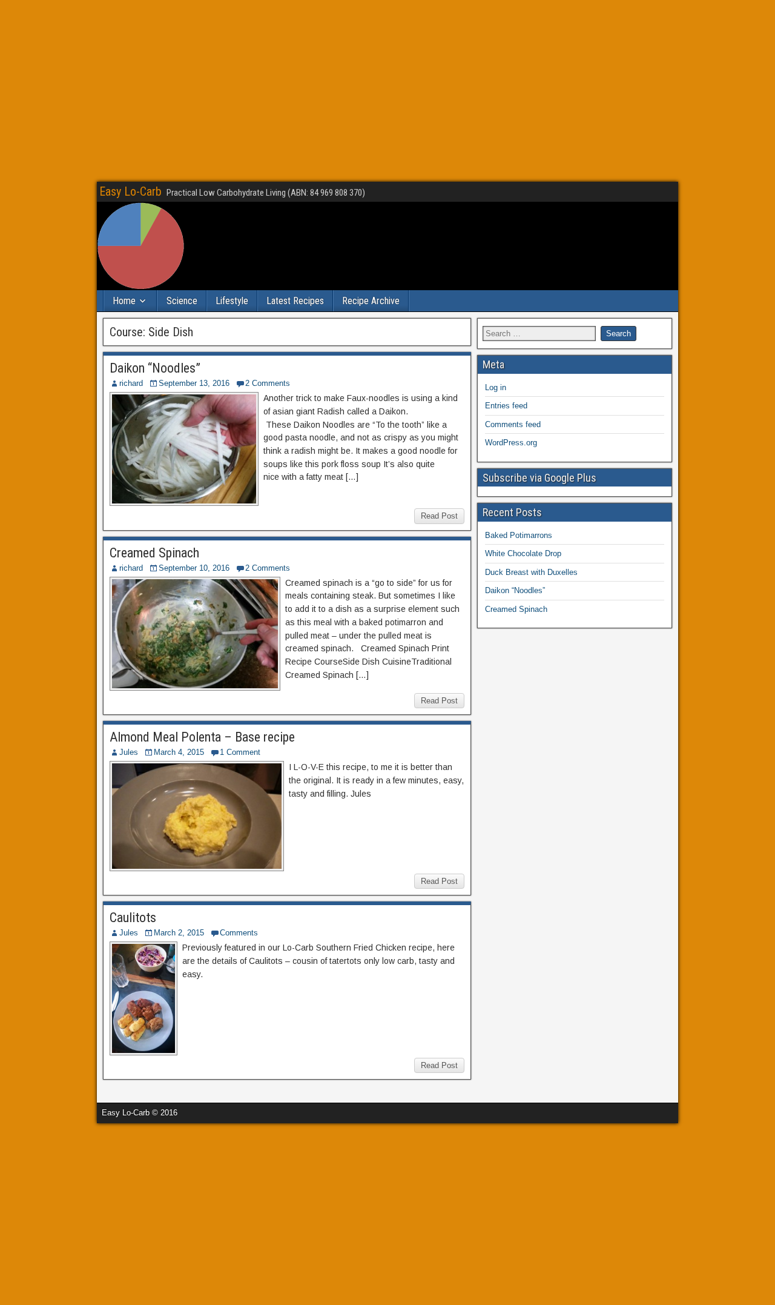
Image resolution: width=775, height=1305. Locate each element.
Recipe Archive (371, 301)
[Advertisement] (387, 91)
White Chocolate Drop (523, 553)
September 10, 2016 (194, 568)
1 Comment (240, 752)
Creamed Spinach (154, 552)
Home (124, 301)
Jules (128, 752)
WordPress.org (511, 442)
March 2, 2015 (179, 932)
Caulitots (133, 917)
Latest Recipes (295, 301)
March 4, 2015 (179, 752)
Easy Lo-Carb (130, 191)
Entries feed (506, 405)
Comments (239, 932)
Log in (495, 387)
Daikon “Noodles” (155, 368)
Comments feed (513, 424)
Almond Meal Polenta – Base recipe (202, 737)
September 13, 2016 (194, 383)
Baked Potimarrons (518, 535)
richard (131, 383)
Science (182, 301)
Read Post (439, 515)
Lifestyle (232, 301)
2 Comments (267, 383)
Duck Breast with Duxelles (531, 572)
